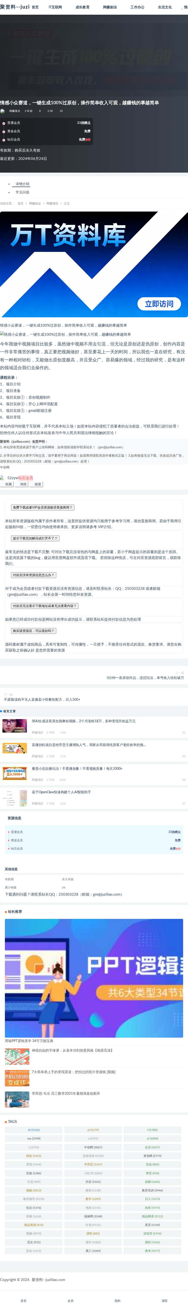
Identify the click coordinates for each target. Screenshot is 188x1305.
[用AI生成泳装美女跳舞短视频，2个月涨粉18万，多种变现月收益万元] (14, 726)
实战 (152, 1164)
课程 (152, 1242)
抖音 (93, 1181)
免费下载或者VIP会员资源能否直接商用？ (42, 507)
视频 (33, 1233)
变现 (33, 1164)
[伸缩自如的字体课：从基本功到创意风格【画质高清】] (17, 1056)
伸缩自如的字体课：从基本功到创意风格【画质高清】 (73, 1050)
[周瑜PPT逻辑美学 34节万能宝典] (94, 978)
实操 (33, 1173)
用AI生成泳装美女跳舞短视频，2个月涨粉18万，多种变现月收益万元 (83, 721)
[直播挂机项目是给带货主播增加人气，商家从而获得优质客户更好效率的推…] (14, 748)
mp (33, 1138)
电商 (93, 1207)
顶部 (164, 1300)
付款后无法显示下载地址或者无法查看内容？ (45, 606)
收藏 (8, 484)
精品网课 (152, 1216)
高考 (152, 1250)
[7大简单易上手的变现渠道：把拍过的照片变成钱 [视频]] (17, 1078)
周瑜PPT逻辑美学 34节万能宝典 (29, 1041)
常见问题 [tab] (22, 192)
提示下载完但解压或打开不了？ (35, 538)
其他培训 (93, 1155)
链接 (37, 484)
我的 (117, 1300)
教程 (93, 1190)
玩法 (33, 1207)
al (93, 1129)
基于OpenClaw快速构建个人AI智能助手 (61, 792)
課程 (93, 1233)
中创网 (5, 467)
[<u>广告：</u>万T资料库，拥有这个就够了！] (94, 264)
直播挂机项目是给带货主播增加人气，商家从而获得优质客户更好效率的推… (89, 745)
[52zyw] (3, 111)
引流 (33, 1181)
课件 (93, 1242)
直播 (33, 1216)
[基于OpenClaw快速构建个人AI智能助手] (14, 798)
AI (34, 1129)
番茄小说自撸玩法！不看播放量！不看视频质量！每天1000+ (77, 769)
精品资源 (33, 1224)
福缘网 (93, 1216)
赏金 (33, 1250)
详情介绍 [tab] (22, 184)
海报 (22, 484)
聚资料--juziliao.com (48, 1280)
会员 (152, 1147)
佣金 (33, 1155)
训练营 (152, 1233)
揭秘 (33, 1190)
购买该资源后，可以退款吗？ (33, 631)
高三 (93, 1250)
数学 (93, 1199)
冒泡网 (152, 1155)
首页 (21, 203)
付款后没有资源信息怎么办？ (33, 575)
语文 (33, 1242)
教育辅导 (33, 1199)
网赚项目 (14, 111)
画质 (152, 1207)
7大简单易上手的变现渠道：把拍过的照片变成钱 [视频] (74, 1072)
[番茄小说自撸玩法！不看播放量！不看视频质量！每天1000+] (14, 773)
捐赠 (152, 1181)
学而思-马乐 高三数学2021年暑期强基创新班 (66, 1093)
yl (152, 1138)
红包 (93, 1224)
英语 (152, 1224)
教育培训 (152, 1190)
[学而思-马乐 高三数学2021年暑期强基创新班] (17, 1099)
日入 (152, 1199)
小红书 (93, 1173)
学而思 (93, 1164)
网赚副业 (35, 203)
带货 (152, 1173)
